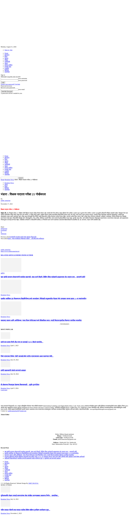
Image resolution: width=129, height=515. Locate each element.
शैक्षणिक (7, 70)
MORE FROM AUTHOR (24, 255)
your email (21, 89)
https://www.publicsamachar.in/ (10, 251)
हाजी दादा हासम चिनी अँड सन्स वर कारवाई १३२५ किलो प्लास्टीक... (22, 342)
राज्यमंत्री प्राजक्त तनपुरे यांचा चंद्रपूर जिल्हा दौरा (23, 237)
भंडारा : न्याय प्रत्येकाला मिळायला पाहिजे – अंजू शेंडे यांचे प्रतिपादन (26, 238)
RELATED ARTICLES (8, 255)
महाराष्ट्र (7, 55)
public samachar (5, 200)
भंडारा (6, 63)
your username (22, 78)
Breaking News (9, 179)
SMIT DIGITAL (33, 483)
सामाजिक (7, 72)
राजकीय (7, 68)
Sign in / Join (8, 50)
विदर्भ (6, 56)
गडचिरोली (7, 61)
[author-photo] (5, 248)
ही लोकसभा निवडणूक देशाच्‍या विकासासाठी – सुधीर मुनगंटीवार (20, 385)
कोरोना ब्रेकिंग (8, 65)
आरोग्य (2, 273)
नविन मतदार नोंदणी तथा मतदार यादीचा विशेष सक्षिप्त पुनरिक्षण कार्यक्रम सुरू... (25, 510)
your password (22, 80)
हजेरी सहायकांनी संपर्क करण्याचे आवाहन (13, 370)
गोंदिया (6, 60)
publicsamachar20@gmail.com (17, 411)
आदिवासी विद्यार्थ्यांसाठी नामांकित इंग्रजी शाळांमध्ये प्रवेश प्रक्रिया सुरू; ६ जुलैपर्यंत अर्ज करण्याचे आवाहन (33, 458)
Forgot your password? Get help (10, 84)
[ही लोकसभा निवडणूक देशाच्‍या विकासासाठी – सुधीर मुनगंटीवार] (5, 381)
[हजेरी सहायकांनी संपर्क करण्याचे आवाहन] (5, 367)
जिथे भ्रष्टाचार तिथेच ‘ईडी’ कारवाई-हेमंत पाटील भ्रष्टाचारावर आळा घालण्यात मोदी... (27, 356)
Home (6, 53)
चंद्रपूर (6, 58)
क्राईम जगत (8, 67)
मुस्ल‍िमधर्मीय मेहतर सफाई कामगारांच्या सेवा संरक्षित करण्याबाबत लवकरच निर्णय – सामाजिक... (30, 495)
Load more (4, 390)
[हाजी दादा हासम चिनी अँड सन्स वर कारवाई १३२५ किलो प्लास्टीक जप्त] (5, 338)
